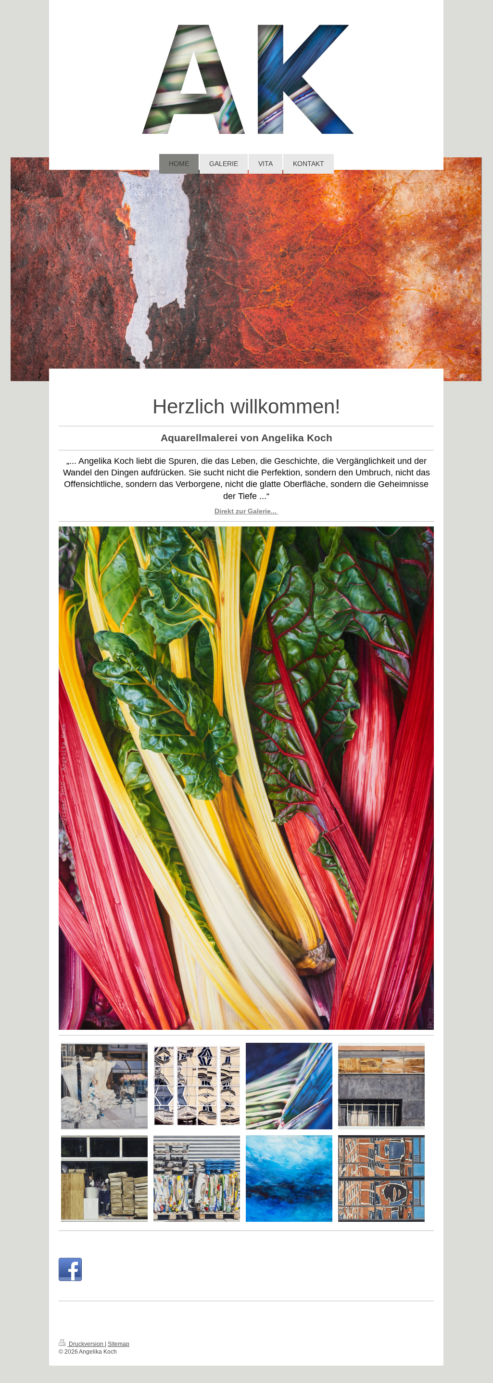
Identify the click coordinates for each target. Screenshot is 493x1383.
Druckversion (86, 1344)
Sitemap (118, 1344)
